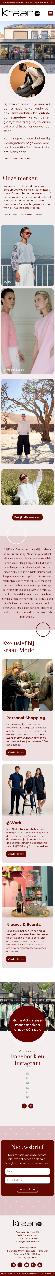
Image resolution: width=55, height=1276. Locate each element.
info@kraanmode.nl (29, 1241)
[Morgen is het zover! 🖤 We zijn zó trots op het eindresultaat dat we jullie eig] (27, 1083)
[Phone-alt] (33, 1264)
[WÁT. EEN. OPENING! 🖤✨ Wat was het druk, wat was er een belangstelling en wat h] (27, 1073)
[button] (50, 13)
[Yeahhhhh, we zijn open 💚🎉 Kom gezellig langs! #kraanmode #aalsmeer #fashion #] (27, 1078)
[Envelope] (26, 1264)
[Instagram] (30, 1106)
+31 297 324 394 (29, 1238)
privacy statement (30, 1274)
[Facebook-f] (24, 1106)
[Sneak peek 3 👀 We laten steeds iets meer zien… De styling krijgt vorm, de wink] (27, 1087)
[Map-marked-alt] (39, 1264)
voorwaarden (47, 1274)
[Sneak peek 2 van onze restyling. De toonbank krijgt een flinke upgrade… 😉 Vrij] (27, 1092)
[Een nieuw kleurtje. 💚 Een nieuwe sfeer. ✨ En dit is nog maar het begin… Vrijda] (27, 1097)
